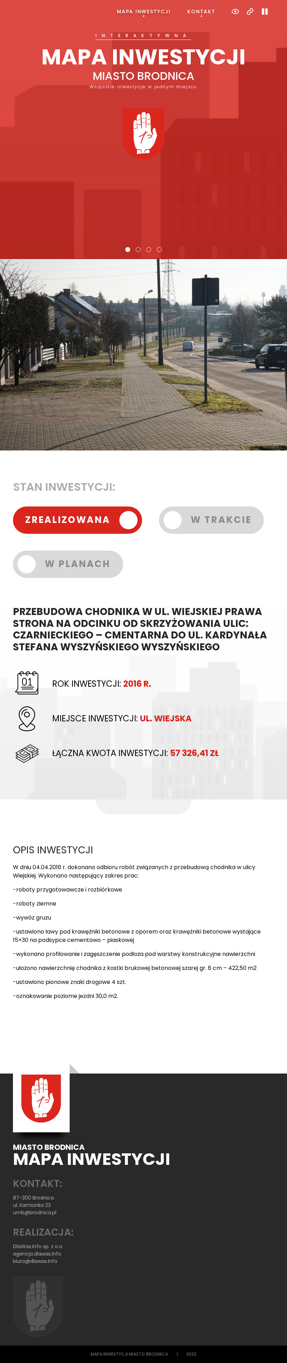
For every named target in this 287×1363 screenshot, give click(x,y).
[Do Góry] (272, 1348)
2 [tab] (138, 249)
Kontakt (201, 11)
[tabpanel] (143, 96)
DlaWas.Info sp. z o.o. (38, 1246)
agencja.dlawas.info (37, 1253)
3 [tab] (148, 249)
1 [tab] (127, 249)
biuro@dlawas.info (35, 1261)
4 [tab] (159, 249)
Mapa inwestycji (143, 11)
